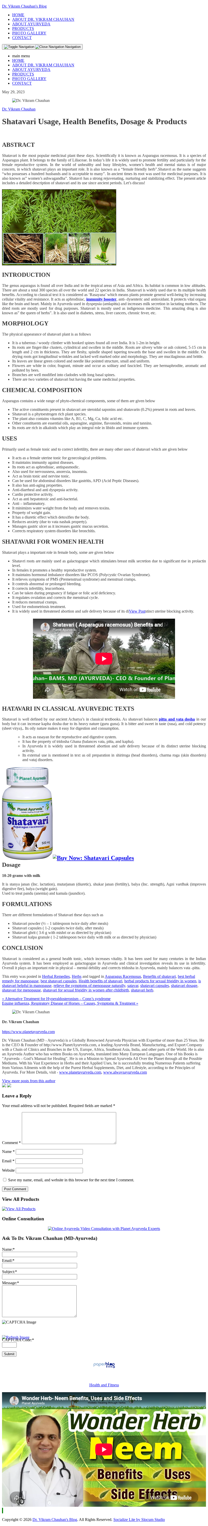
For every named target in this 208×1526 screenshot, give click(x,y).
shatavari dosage (184, 985)
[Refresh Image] (15, 1337)
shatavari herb (142, 990)
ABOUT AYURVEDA (31, 24)
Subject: (9, 1272)
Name (8, 1151)
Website (8, 1170)
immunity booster (101, 299)
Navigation (72, 47)
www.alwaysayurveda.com (125, 1072)
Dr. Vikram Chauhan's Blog (24, 6)
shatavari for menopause (21, 990)
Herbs (76, 976)
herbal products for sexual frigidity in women (160, 981)
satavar (132, 985)
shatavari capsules (154, 985)
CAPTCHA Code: (18, 1340)
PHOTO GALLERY (29, 33)
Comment (11, 1143)
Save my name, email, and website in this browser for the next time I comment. (71, 1180)
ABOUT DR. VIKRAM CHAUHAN (43, 19)
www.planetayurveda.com (80, 1072)
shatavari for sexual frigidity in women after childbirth (86, 990)
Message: (10, 1283)
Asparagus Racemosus (123, 976)
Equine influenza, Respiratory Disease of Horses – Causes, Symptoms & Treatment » (70, 1003)
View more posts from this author (28, 1081)
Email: (8, 1260)
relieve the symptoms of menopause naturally (89, 985)
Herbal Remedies (56, 976)
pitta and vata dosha (177, 719)
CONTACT (22, 37)
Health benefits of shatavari (100, 981)
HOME (18, 15)
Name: (8, 1249)
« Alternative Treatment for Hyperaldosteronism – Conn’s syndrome (56, 999)
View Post (137, 611)
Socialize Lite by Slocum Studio (139, 1519)
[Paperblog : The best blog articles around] (104, 1368)
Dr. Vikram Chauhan (19, 109)
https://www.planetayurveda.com (28, 1031)
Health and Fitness (104, 1385)
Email (8, 1161)
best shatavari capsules (59, 981)
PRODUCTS (23, 28)
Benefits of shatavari (159, 976)
